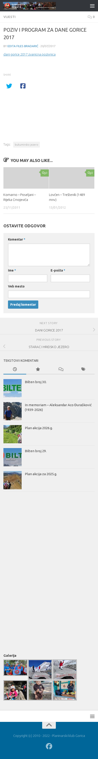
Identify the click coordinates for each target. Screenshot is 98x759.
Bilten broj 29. (35, 451)
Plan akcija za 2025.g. (41, 474)
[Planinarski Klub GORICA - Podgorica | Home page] (38, 6)
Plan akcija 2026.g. (39, 428)
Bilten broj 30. (35, 382)
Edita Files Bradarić (23, 46)
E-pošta (58, 270)
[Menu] (92, 5)
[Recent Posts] (14, 369)
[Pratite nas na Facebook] (49, 746)
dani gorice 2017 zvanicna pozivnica (29, 54)
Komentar (16, 239)
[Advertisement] (21, 571)
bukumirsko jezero (26, 144)
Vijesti (9, 17)
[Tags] (83, 369)
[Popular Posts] (37, 369)
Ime (12, 270)
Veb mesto (16, 286)
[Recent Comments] (60, 369)
